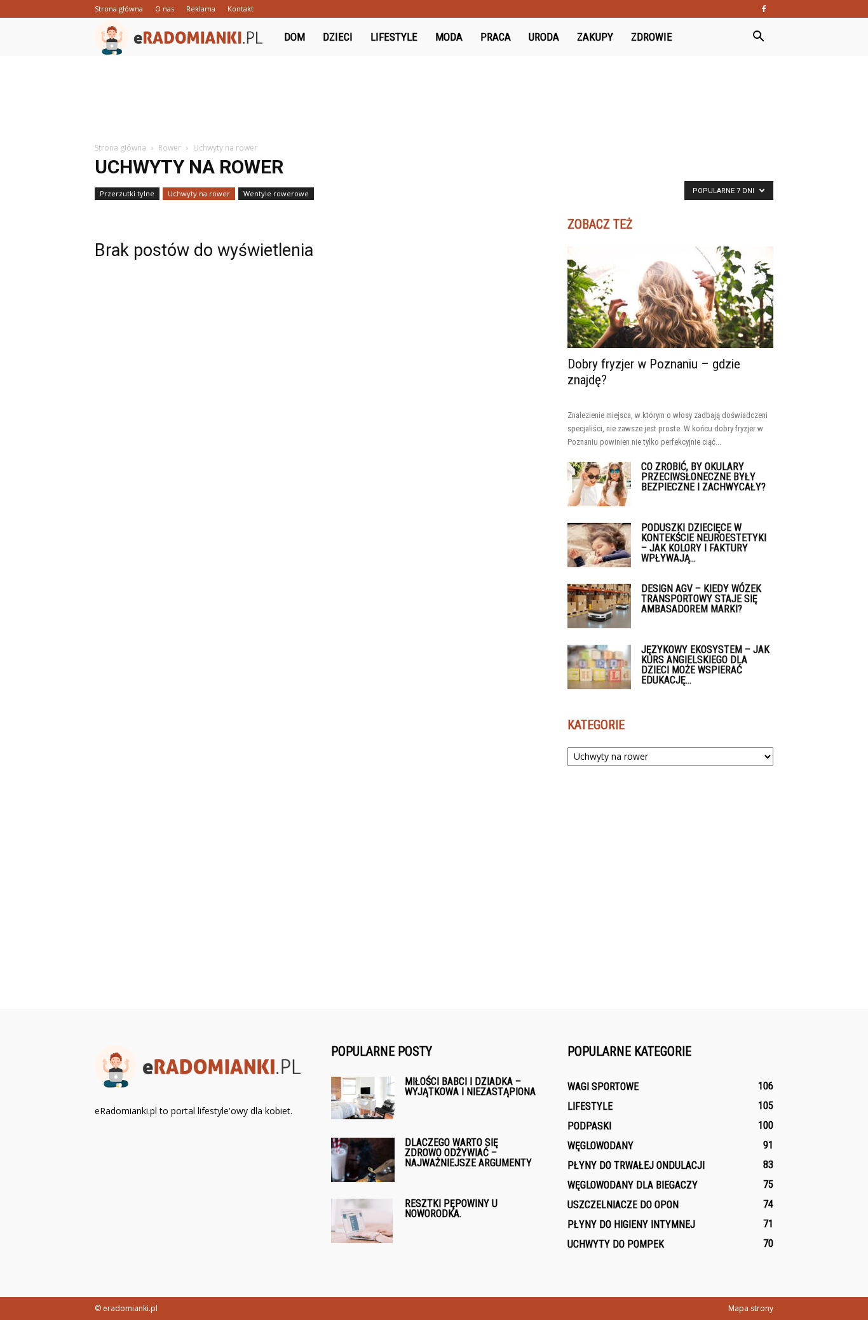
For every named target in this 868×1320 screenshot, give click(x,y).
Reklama (200, 8)
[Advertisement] (434, 99)
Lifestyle (393, 36)
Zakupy (595, 36)
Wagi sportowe (603, 1087)
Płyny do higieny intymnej (631, 1224)
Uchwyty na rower (199, 193)
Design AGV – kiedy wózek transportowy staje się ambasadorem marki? (701, 599)
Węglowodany (600, 1146)
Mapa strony (750, 1308)
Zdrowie (651, 36)
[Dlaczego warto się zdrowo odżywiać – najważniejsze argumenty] (363, 1160)
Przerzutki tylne (127, 193)
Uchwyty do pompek (615, 1244)
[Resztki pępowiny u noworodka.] (362, 1221)
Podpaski (589, 1126)
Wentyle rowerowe (276, 193)
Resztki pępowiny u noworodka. (451, 1208)
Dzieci (338, 36)
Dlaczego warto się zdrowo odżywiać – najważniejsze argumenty (468, 1152)
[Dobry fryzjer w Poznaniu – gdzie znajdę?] (670, 297)
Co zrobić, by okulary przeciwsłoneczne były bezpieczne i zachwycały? (703, 477)
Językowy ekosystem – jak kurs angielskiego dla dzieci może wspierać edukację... (705, 664)
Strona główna (119, 8)
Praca (495, 36)
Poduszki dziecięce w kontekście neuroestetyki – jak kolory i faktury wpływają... (703, 543)
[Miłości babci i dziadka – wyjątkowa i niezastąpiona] (363, 1098)
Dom (294, 36)
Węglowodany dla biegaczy (632, 1185)
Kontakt (240, 8)
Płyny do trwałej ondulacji (636, 1165)
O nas (164, 8)
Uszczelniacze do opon (623, 1205)
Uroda (544, 36)
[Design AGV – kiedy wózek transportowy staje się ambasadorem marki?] (599, 606)
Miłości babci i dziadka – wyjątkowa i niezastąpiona (470, 1086)
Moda (449, 36)
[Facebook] (763, 9)
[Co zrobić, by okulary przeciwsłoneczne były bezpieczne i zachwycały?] (599, 484)
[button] (758, 37)
